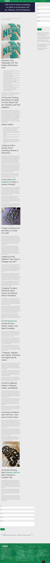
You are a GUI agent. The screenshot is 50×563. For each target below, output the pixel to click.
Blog (4, 18)
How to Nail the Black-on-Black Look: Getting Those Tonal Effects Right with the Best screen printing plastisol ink (43, 45)
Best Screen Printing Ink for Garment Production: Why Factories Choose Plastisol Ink (43, 41)
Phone (1, 513)
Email (38, 9)
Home (2, 18)
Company (1, 517)
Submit (3, 529)
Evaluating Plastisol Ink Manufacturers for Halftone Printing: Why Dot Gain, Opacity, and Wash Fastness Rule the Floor (43, 34)
